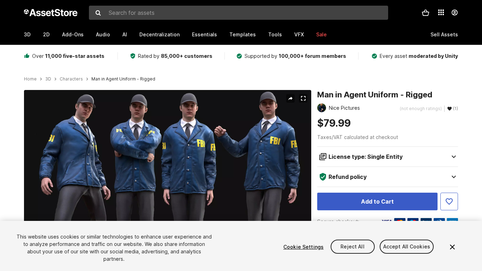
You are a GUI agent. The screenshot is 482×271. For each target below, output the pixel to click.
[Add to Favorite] (449, 201)
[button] (425, 12)
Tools (275, 34)
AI (124, 34)
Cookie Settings (303, 247)
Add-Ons (73, 34)
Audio (103, 34)
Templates (242, 34)
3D (27, 34)
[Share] (290, 98)
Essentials (204, 34)
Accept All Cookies (406, 247)
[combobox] (238, 13)
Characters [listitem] (71, 79)
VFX (299, 34)
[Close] (452, 247)
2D (46, 34)
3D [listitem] (48, 79)
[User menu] (454, 12)
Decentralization (159, 34)
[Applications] (441, 12)
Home (30, 79)
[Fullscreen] (303, 98)
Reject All (352, 247)
